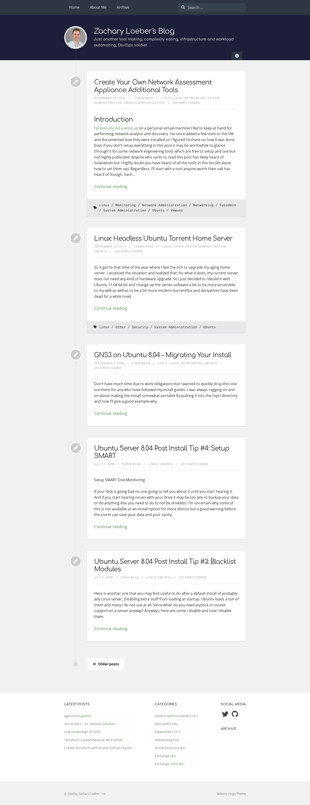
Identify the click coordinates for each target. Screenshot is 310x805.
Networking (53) (167, 740)
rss (104, 794)
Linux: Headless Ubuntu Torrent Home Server (163, 238)
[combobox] (212, 7)
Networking (195, 98)
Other (178, 246)
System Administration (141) (176, 716)
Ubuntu (130, 103)
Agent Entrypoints (77, 716)
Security (140, 327)
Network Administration (164, 205)
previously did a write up (117, 128)
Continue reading (110, 186)
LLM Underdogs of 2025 (82, 732)
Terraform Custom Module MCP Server (93, 740)
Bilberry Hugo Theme (231, 794)
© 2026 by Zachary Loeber (82, 794)
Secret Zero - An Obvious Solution (89, 724)
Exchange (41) (165, 756)
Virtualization (152, 103)
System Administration (124, 210)
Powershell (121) (167, 732)
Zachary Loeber (186, 103)
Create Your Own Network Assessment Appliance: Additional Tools (153, 86)
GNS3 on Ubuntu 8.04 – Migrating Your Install (162, 355)
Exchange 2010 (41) (169, 764)
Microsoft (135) (166, 724)
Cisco (166, 98)
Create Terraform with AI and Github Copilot (98, 748)
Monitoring (126, 205)
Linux (177, 98)
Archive (123, 7)
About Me (98, 7)
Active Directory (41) (170, 748)
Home (74, 7)
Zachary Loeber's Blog (134, 31)
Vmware (177, 210)
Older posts (108, 663)
